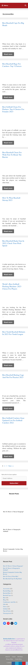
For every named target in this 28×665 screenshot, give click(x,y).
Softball (5, 609)
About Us (7, 656)
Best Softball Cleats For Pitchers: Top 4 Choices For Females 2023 (13, 109)
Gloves (5, 606)
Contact (14, 656)
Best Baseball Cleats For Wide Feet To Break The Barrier (12, 154)
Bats (4, 597)
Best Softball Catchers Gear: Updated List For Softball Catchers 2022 (13, 420)
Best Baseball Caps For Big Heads (13, 24)
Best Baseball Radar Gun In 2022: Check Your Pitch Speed (13, 243)
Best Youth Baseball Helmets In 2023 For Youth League (13, 333)
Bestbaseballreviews (9, 639)
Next (11, 466)
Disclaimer (20, 656)
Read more (8, 54)
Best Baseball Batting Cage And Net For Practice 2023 (13, 376)
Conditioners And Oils (9, 602)
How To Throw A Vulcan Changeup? (13, 566)
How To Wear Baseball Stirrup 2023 (11, 198)
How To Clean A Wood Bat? (10, 576)
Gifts (4, 604)
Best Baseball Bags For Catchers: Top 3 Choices (12, 64)
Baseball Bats (7, 593)
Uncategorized (7, 613)
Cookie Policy (18, 659)
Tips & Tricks (7, 611)
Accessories (6, 588)
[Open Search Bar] (25, 5)
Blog (4, 600)
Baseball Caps (7, 595)
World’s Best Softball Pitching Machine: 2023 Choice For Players (11, 286)
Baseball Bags (7, 591)
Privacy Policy (9, 659)
